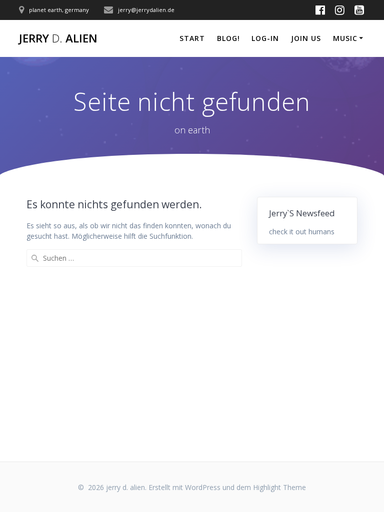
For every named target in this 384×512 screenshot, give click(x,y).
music (345, 38)
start (192, 38)
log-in (265, 38)
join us (306, 38)
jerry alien (58, 38)
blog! (228, 38)
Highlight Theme (279, 487)
